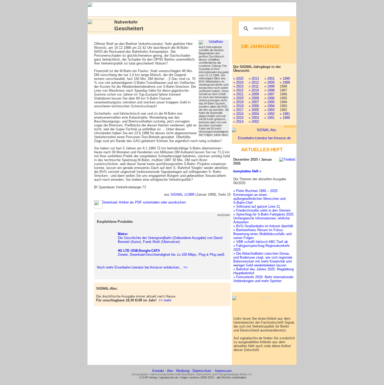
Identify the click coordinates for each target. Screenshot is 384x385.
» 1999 (269, 86)
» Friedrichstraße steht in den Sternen (261, 210)
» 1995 (269, 102)
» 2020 (238, 98)
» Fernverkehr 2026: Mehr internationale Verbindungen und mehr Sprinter (263, 279)
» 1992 (269, 114)
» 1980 (285, 118)
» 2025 (238, 78)
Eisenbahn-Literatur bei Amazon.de (264, 138)
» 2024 (238, 82)
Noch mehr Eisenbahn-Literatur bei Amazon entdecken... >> (141, 267)
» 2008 (254, 98)
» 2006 (254, 106)
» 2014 (238, 122)
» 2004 (254, 114)
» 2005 (254, 110)
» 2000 (269, 82)
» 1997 (269, 94)
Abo (170, 371)
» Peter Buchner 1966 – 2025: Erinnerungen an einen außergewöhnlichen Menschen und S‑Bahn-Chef (259, 197)
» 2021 (238, 94)
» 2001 (269, 78)
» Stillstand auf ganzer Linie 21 (256, 206)
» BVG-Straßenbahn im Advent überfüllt (263, 226)
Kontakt (158, 371)
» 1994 (269, 106)
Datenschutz (202, 371)
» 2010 (254, 90)
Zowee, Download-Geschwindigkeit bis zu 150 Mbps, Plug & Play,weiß (171, 252)
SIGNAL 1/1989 (182, 194)
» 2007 (254, 102)
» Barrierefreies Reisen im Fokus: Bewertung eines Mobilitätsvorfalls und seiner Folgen (262, 234)
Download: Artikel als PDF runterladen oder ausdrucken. (144, 202)
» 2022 (238, 90)
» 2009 (254, 94)
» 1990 (285, 78)
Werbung (182, 371)
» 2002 (254, 122)
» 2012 (254, 82)
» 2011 (254, 86)
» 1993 (269, 110)
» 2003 (254, 118)
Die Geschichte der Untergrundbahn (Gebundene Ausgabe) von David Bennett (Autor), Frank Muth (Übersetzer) (170, 238)
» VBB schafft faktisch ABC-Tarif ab (260, 242)
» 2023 (238, 86)
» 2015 (238, 118)
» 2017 (238, 110)
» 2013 (254, 78)
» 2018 (238, 106)
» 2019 (238, 102)
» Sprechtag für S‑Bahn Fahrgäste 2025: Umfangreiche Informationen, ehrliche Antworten (263, 218)
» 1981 (285, 114)
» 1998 (269, 90)
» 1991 (269, 118)
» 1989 (285, 82)
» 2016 (238, 114)
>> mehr (165, 300)
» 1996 (269, 98)
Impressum (223, 371)
